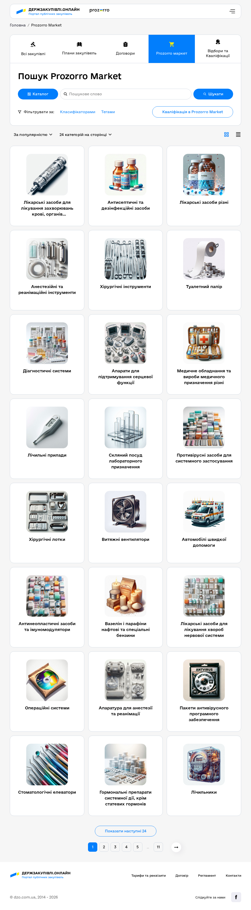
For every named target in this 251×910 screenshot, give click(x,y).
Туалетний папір (204, 286)
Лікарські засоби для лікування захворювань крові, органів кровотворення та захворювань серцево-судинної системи (47, 208)
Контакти (233, 875)
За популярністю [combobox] (30, 135)
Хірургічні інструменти (125, 286)
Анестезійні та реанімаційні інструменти (47, 289)
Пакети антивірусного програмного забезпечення (204, 713)
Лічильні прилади (47, 455)
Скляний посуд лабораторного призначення (125, 461)
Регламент (207, 875)
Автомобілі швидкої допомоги (204, 542)
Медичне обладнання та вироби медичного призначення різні (204, 376)
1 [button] (92, 847)
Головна (18, 25)
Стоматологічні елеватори (47, 792)
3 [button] (115, 847)
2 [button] (104, 847)
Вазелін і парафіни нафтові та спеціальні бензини (125, 629)
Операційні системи (47, 707)
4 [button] (126, 847)
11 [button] (158, 847)
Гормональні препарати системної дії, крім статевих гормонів (125, 798)
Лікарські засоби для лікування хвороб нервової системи (204, 629)
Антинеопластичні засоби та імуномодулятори (47, 626)
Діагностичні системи (47, 370)
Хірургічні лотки (47, 539)
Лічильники (204, 792)
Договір (182, 875)
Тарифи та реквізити (148, 875)
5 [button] (138, 847)
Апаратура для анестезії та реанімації (125, 710)
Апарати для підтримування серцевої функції (125, 376)
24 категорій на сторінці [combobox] (83, 135)
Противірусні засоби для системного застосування (204, 458)
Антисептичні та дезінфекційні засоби (125, 205)
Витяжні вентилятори (125, 539)
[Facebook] (236, 897)
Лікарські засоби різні (204, 202)
